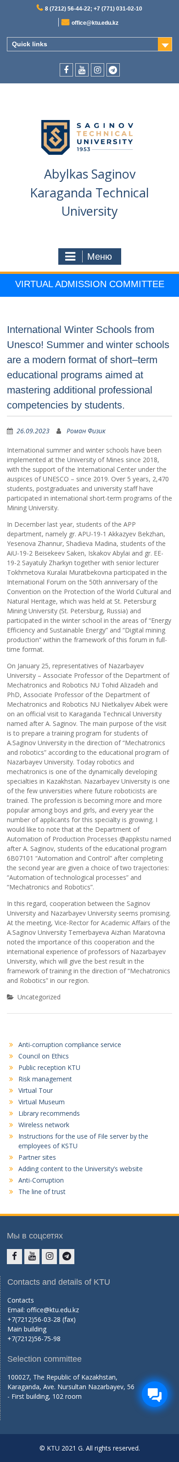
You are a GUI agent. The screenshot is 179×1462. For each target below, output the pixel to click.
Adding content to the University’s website (80, 1168)
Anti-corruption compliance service (69, 1044)
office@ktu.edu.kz (95, 23)
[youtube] (82, 69)
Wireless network (43, 1124)
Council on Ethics (43, 1056)
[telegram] (113, 69)
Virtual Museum (41, 1101)
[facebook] (66, 69)
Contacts (20, 1300)
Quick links (29, 44)
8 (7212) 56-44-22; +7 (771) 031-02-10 (93, 8)
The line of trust (42, 1191)
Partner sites (37, 1157)
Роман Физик (86, 430)
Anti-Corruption (41, 1180)
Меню (99, 256)
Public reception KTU (49, 1067)
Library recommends (49, 1113)
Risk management (45, 1079)
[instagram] (97, 69)
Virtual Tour (35, 1090)
